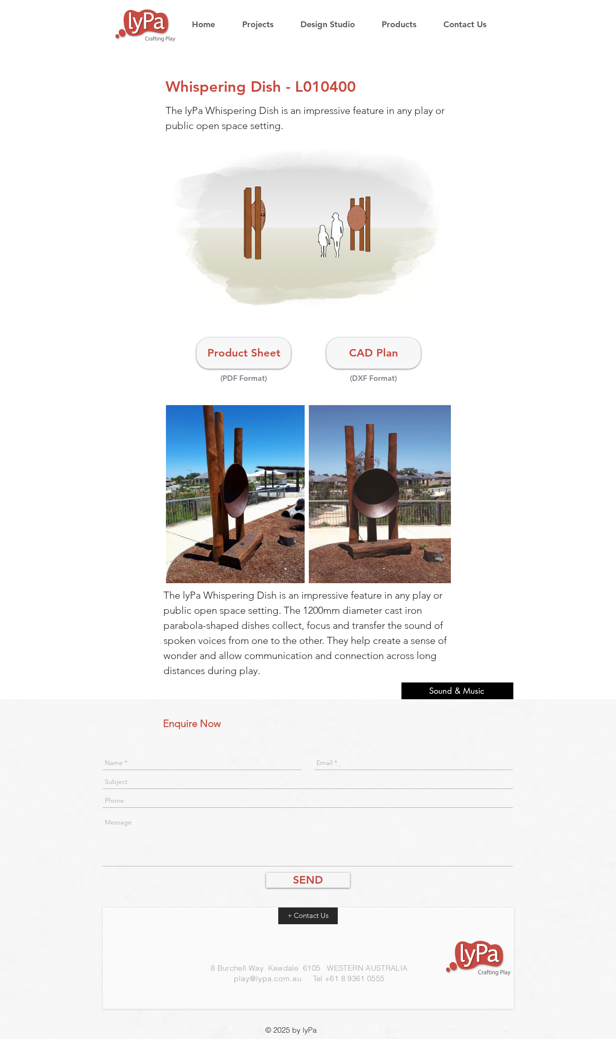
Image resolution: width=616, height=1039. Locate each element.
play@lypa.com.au (267, 978)
